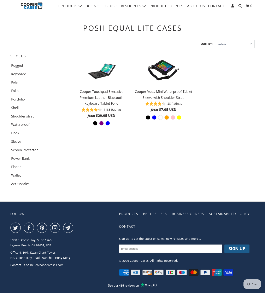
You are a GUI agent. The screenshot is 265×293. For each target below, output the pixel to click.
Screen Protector (24, 150)
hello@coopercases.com (47, 265)
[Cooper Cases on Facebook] (30, 228)
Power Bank (20, 158)
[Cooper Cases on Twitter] (16, 228)
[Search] (240, 6)
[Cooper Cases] (31, 6)
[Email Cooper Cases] (69, 228)
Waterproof (20, 124)
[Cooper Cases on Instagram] (56, 228)
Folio (15, 90)
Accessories (20, 184)
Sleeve (16, 141)
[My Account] (233, 6)
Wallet (16, 175)
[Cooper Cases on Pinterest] (43, 228)
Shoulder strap (23, 116)
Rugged (17, 65)
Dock (15, 133)
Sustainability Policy (229, 214)
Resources (131, 6)
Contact (216, 6)
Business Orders (102, 6)
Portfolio (18, 99)
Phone (16, 167)
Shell (15, 107)
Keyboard (18, 74)
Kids (14, 82)
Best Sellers (155, 214)
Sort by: (207, 44)
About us (196, 6)
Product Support (167, 6)
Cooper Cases (139, 261)
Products (68, 6)
